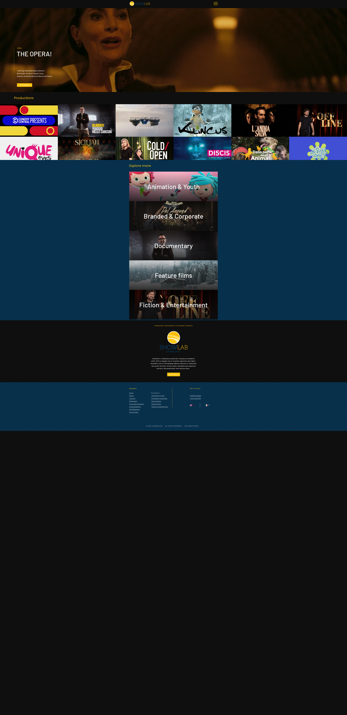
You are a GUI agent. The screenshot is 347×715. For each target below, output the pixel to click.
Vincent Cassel (32, 73)
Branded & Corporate (159, 399)
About (131, 396)
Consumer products (136, 404)
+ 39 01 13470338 (195, 399)
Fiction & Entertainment (159, 407)
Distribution (133, 401)
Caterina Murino (30, 76)
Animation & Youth (157, 396)
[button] (216, 3)
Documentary (156, 401)
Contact (132, 399)
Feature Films (156, 404)
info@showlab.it (195, 396)
